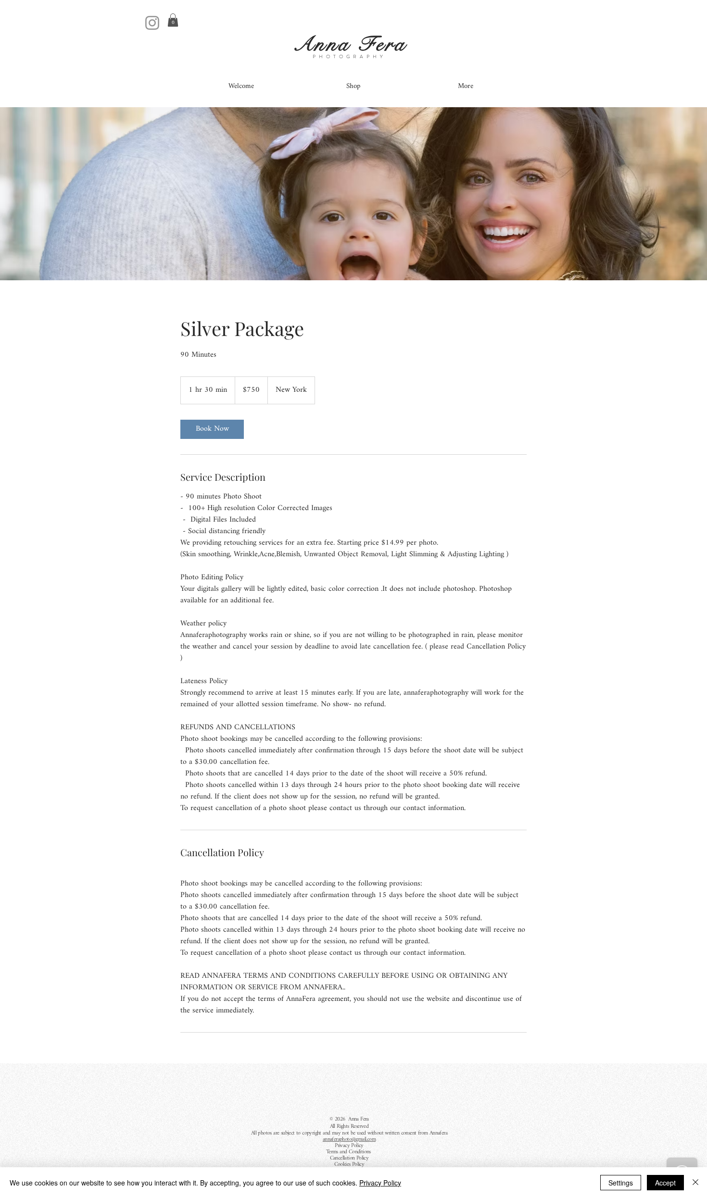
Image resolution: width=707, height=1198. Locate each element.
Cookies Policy (349, 1164)
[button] (172, 19)
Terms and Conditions (349, 1152)
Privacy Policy (349, 1145)
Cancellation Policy (349, 1158)
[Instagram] (152, 22)
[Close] (695, 1182)
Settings (620, 1182)
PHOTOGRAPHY (349, 56)
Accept (665, 1182)
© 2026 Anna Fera (349, 1119)
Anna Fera (353, 44)
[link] (212, 429)
